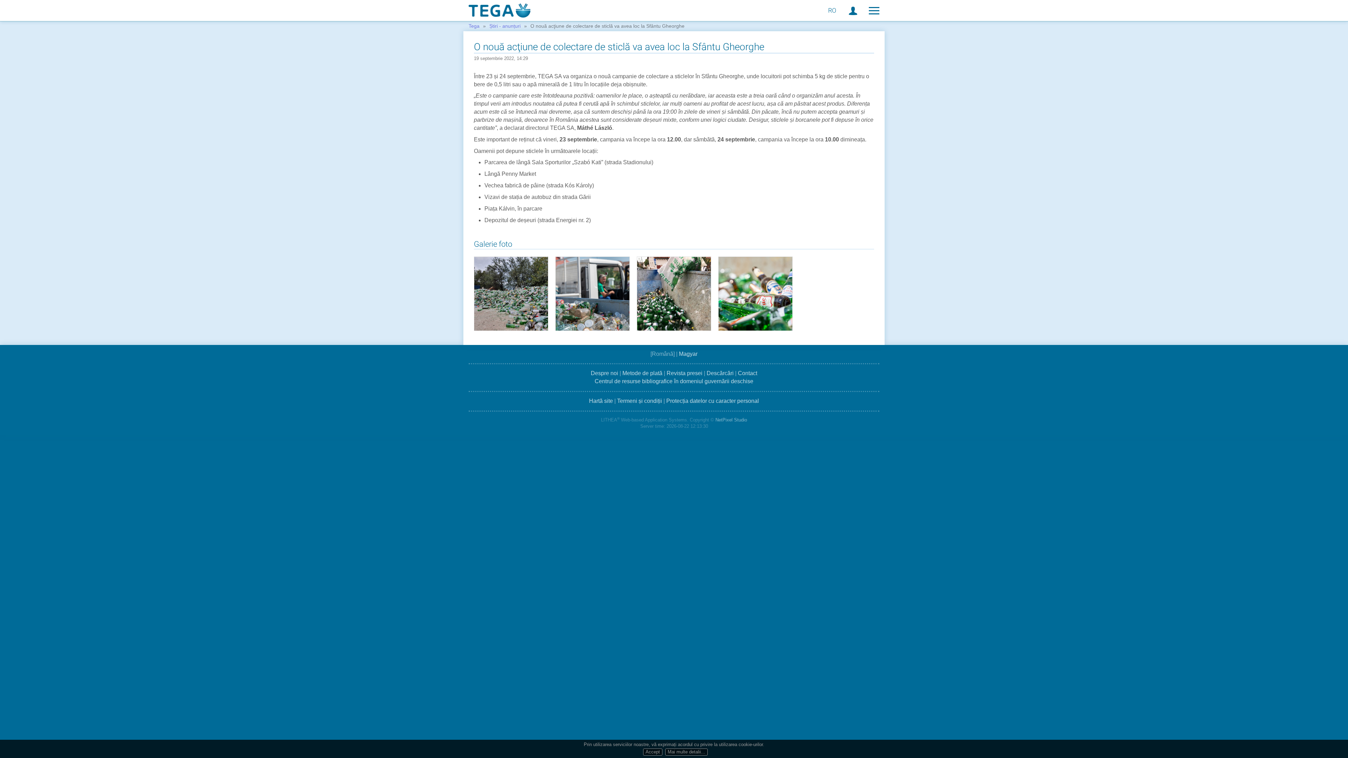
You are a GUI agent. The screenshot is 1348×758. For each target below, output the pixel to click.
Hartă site (601, 401)
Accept (653, 751)
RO (832, 10)
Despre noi (604, 373)
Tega (474, 26)
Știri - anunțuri (505, 26)
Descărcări (720, 373)
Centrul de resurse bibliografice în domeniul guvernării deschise (674, 381)
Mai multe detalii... (686, 751)
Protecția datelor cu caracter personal (712, 401)
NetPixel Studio (731, 420)
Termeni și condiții (639, 401)
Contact (747, 373)
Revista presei (684, 373)
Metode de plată (642, 373)
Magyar (688, 354)
